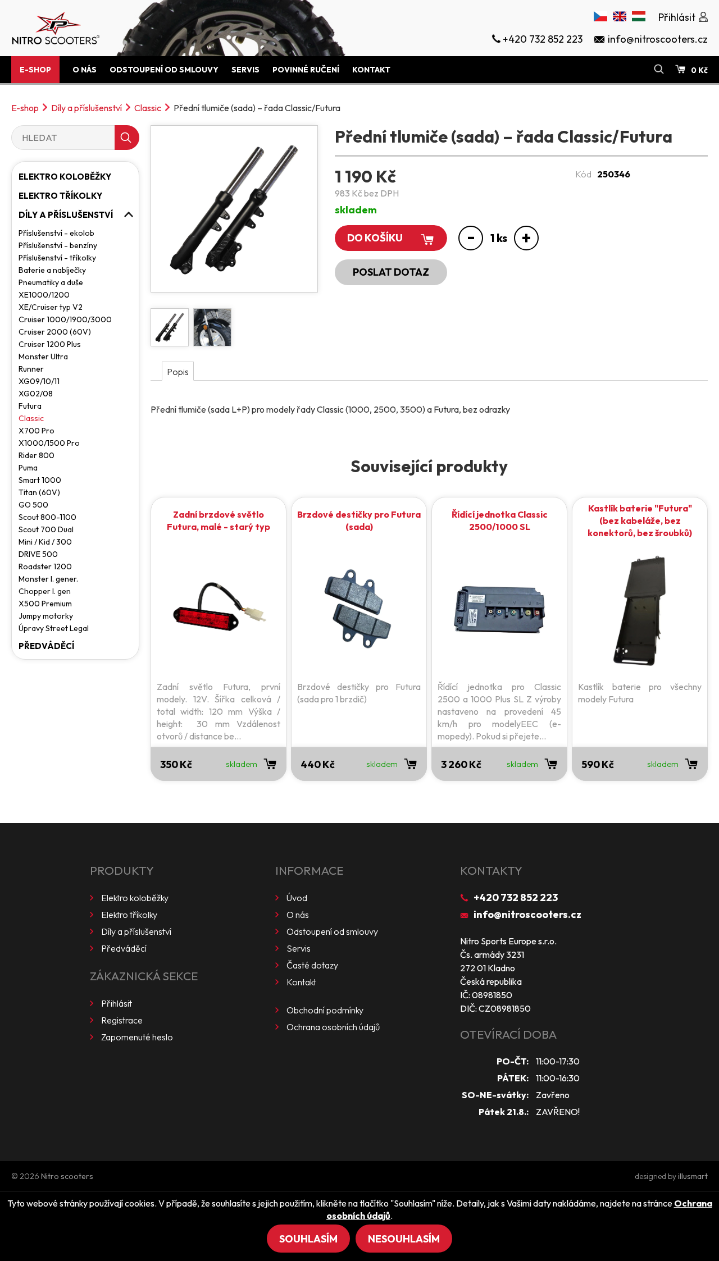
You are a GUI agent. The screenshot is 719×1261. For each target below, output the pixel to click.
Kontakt (371, 70)
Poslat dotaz (391, 272)
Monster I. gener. (48, 579)
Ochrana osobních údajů (333, 1026)
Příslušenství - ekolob (56, 233)
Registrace (122, 1020)
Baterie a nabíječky (52, 270)
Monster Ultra (43, 356)
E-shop (35, 70)
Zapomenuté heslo (137, 1037)
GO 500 (33, 505)
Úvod (296, 897)
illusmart (693, 1176)
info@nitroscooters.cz (527, 914)
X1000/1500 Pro (49, 443)
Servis (245, 70)
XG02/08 (36, 394)
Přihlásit (116, 1003)
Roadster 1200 (45, 566)
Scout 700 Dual (46, 529)
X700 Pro (36, 431)
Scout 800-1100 (47, 517)
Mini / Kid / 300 (45, 542)
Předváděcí (46, 646)
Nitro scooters (67, 1176)
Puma (28, 468)
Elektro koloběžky (65, 176)
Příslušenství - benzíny (58, 245)
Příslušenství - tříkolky (57, 258)
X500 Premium (45, 603)
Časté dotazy (312, 965)
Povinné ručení (305, 70)
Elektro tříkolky (60, 195)
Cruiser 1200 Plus (50, 344)
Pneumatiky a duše (51, 282)
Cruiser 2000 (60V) (55, 332)
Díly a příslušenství (86, 107)
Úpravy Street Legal (54, 628)
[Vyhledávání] (659, 69)
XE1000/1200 (44, 295)
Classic (147, 107)
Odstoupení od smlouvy (164, 70)
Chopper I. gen (45, 591)
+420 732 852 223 (516, 897)
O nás (84, 70)
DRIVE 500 (38, 554)
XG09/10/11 (39, 381)
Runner (31, 369)
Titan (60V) (39, 492)
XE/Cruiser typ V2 (51, 307)
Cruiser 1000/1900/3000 (65, 319)
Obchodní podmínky (324, 1010)
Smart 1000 (40, 480)
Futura (30, 406)
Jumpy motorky (46, 616)
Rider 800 (36, 455)
